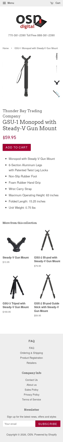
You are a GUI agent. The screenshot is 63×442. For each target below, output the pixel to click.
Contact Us (31, 380)
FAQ (31, 348)
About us (32, 384)
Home (6, 48)
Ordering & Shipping (31, 353)
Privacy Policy (31, 394)
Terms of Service (31, 399)
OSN (30, 434)
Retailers (31, 363)
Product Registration (31, 357)
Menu (10, 3)
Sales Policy (31, 389)
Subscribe (47, 424)
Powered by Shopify (45, 434)
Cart (57, 3)
